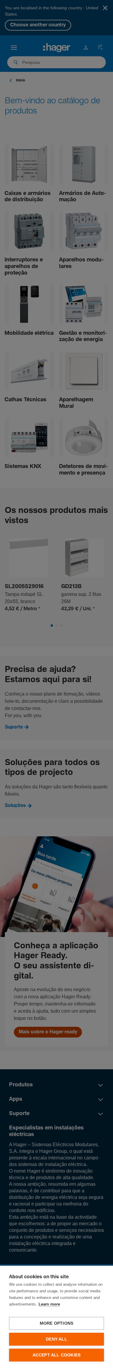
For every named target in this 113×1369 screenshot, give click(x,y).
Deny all (56, 1339)
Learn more (49, 1304)
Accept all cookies (57, 1355)
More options (56, 1323)
